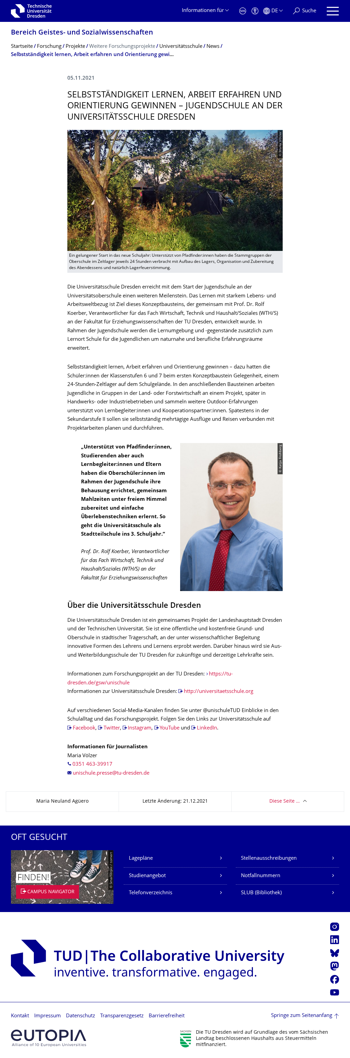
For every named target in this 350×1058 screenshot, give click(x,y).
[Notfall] (242, 11)
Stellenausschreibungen (269, 858)
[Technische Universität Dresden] (31, 11)
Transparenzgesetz (122, 1016)
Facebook (84, 728)
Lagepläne (141, 858)
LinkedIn (207, 728)
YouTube (170, 728)
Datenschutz (80, 1016)
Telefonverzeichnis (150, 893)
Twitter (112, 728)
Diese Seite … (284, 801)
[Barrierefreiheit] (255, 11)
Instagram (139, 728)
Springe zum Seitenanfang (301, 1015)
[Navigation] (332, 11)
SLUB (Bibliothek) (261, 893)
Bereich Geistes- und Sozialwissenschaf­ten (82, 33)
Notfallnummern (260, 876)
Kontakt (20, 1016)
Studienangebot (147, 876)
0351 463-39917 (92, 764)
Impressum (47, 1016)
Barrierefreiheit (167, 1016)
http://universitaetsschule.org (218, 691)
